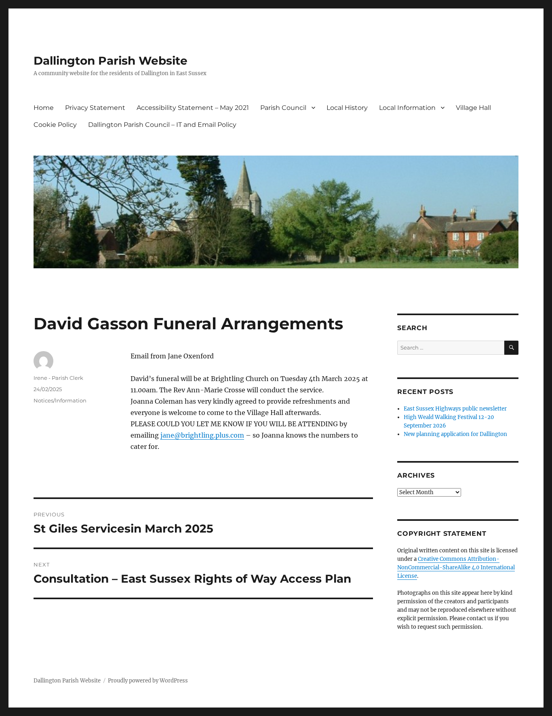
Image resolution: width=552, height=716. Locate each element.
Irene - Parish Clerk (58, 378)
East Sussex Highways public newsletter (455, 408)
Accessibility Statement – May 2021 (193, 108)
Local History (347, 108)
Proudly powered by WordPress (148, 680)
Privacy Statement (95, 108)
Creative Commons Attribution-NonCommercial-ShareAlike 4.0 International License (456, 567)
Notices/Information (60, 400)
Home (44, 108)
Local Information (407, 108)
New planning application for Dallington (455, 434)
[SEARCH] (511, 348)
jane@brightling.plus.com (202, 435)
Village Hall (473, 108)
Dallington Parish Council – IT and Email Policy (162, 124)
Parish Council (283, 108)
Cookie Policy (55, 124)
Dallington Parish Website (111, 60)
